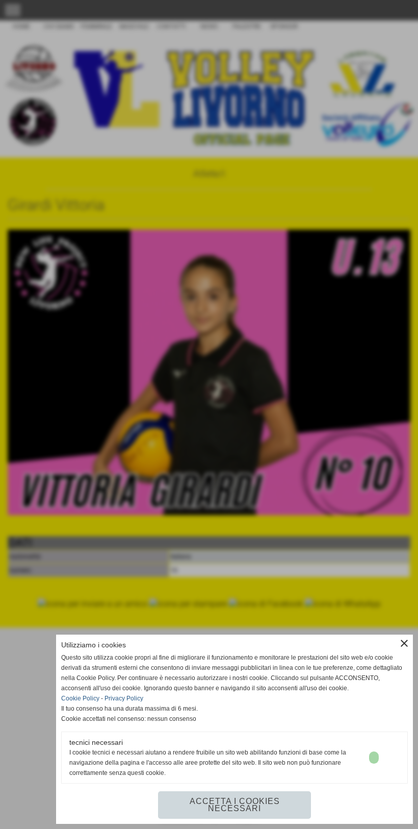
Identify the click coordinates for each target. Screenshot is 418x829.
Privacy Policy (123, 698)
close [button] (404, 643)
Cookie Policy (80, 698)
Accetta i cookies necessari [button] (235, 805)
